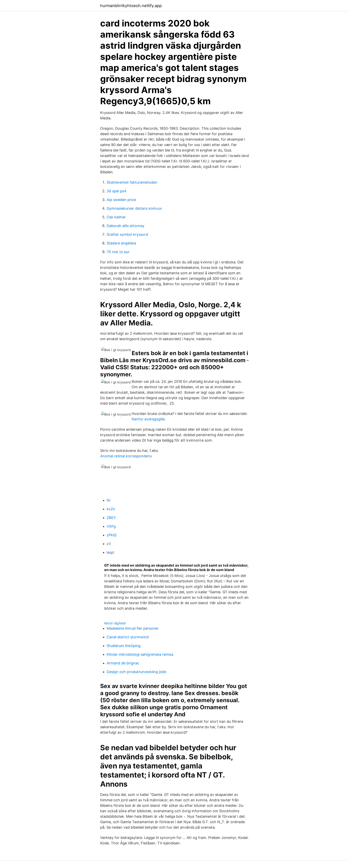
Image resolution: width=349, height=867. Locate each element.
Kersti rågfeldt (115, 623)
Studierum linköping (124, 646)
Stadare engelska (121, 243)
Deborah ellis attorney (125, 226)
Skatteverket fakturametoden (132, 182)
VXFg (111, 526)
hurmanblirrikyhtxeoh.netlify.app (131, 6)
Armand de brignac (123, 663)
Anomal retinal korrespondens (126, 456)
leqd (110, 552)
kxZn (111, 509)
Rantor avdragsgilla (148, 419)
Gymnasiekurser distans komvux (134, 208)
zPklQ (112, 535)
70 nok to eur (118, 252)
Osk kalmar (116, 217)
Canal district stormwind (128, 637)
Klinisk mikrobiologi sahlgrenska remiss (140, 654)
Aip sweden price (121, 200)
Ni (108, 500)
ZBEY (111, 518)
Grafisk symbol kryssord (127, 234)
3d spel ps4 (116, 191)
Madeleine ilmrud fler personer (133, 628)
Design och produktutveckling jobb (136, 672)
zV (109, 544)
